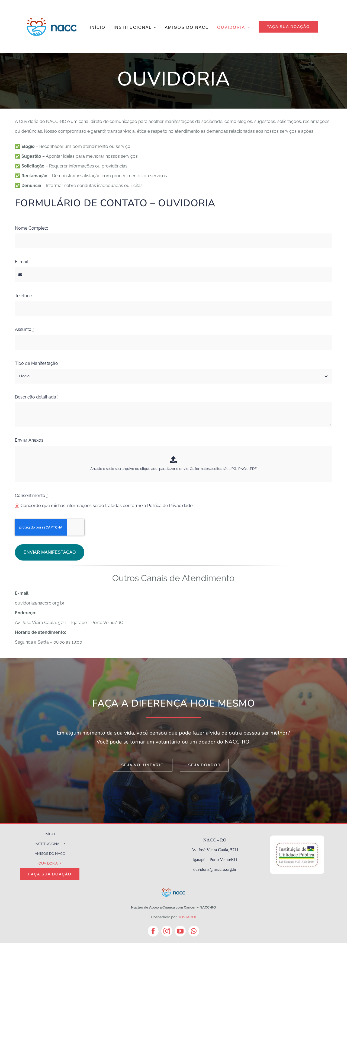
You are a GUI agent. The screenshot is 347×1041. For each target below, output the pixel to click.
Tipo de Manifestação (37, 363)
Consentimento (31, 495)
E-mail (21, 261)
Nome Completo (32, 228)
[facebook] (153, 931)
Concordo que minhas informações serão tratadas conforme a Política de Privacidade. (107, 505)
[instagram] (166, 931)
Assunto (24, 329)
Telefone (23, 295)
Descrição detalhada (37, 397)
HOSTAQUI (187, 917)
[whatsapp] (193, 931)
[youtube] (180, 931)
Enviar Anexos (29, 440)
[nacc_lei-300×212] (297, 837)
